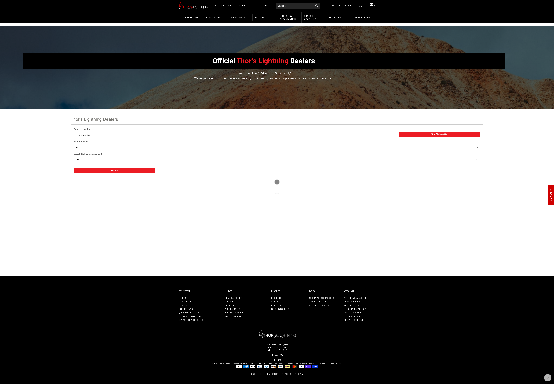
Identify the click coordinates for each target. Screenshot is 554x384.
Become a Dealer (265, 363)
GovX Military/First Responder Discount (310, 363)
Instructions (225, 363)
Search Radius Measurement (88, 154)
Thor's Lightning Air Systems (271, 374)
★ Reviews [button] (551, 195)
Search (114, 170)
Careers (253, 363)
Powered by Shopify (294, 374)
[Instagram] (279, 360)
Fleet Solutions (335, 363)
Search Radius (81, 141)
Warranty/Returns (240, 363)
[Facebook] (274, 360)
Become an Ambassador (284, 363)
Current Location (82, 129)
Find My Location (439, 134)
